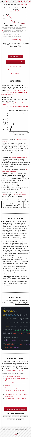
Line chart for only (15, 398)
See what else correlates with (14, 106)
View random (24, 4)
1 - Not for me (6, 416)
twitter (26, 429)
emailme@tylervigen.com (18, 429)
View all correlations (15, 66)
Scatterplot (8, 385)
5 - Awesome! (19, 419)
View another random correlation (15, 409)
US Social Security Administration (15, 90)
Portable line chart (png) (12, 388)
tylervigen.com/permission (15, 370)
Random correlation (15, 56)
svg (20, 40)
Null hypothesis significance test (14, 170)
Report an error (15, 73)
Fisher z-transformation (19, 195)
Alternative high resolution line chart (15, 383)
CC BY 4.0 (15, 434)
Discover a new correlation (15, 62)
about (19, 1)
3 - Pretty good (24, 416)
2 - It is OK (15, 416)
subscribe (28, 1)
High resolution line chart (12, 376)
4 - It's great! (11, 419)
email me (23, 1)
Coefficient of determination (18, 157)
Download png (14, 40)
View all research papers (15, 70)
